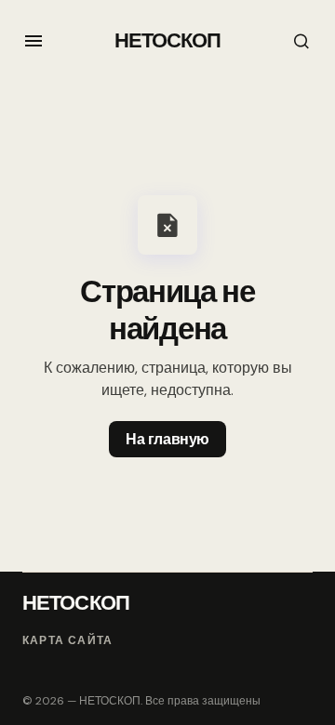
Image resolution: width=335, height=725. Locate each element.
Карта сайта (67, 641)
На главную (167, 439)
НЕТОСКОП (167, 40)
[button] (33, 41)
